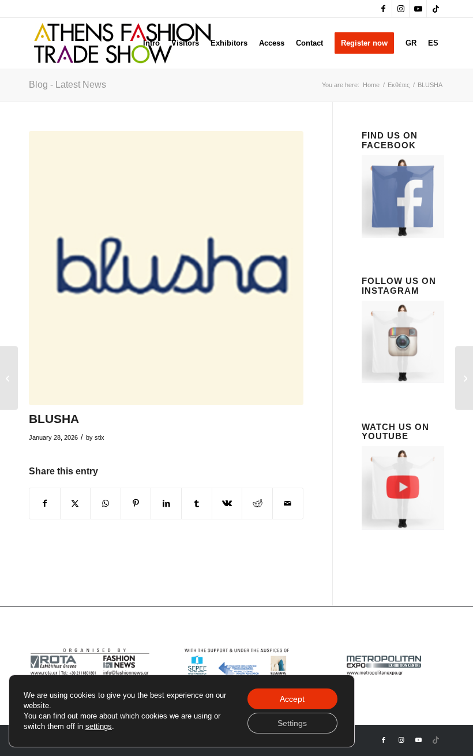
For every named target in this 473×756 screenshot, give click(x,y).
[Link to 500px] (435, 8)
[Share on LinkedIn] (166, 503)
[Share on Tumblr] (197, 503)
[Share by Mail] (288, 503)
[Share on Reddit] (257, 503)
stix (99, 437)
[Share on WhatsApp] (106, 503)
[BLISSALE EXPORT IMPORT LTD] (9, 378)
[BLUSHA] (166, 268)
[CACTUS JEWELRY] (464, 378)
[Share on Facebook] (44, 503)
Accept (292, 698)
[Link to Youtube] (418, 8)
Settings (292, 723)
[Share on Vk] (227, 503)
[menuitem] (151, 43)
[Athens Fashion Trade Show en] (122, 43)
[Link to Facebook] (383, 8)
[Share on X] (76, 503)
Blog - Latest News (67, 84)
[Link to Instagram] (400, 8)
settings (98, 726)
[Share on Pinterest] (136, 503)
